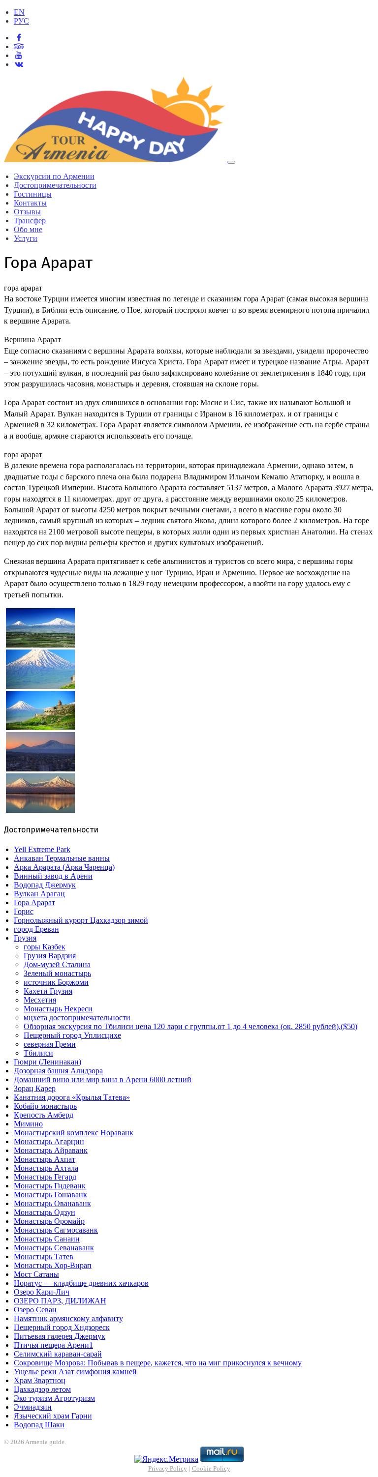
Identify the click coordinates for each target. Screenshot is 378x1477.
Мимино (28, 1124)
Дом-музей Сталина (57, 964)
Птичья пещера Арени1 (53, 1345)
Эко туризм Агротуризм (54, 1398)
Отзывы (27, 211)
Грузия (25, 938)
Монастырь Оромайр (49, 1221)
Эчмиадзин (33, 1407)
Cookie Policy (211, 1468)
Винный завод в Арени (53, 876)
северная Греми (50, 1044)
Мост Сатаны (36, 1274)
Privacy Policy (167, 1468)
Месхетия (40, 1000)
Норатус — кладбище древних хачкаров (81, 1283)
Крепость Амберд (43, 1115)
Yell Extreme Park (42, 849)
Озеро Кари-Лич (41, 1292)
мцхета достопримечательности (77, 1017)
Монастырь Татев (43, 1256)
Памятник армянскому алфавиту (68, 1318)
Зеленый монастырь (57, 973)
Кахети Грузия (48, 991)
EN (19, 12)
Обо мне (28, 229)
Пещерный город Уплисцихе (72, 1035)
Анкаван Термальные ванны (62, 858)
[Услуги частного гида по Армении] (115, 159)
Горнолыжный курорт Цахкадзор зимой (81, 920)
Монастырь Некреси (58, 1008)
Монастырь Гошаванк (50, 1194)
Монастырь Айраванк (51, 1150)
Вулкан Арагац (39, 893)
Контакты (30, 203)
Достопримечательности (55, 185)
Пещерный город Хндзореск (62, 1327)
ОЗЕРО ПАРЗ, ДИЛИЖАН (60, 1301)
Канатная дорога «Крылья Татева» (72, 1097)
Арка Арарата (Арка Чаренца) (64, 867)
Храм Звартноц (39, 1380)
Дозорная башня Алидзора (58, 1070)
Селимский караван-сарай (58, 1354)
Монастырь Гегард (45, 1177)
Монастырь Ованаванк (52, 1203)
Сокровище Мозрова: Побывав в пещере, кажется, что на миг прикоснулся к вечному (158, 1363)
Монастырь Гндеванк (50, 1186)
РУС (21, 21)
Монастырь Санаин (47, 1239)
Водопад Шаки (39, 1424)
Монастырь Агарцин (49, 1141)
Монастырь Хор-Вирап (53, 1265)
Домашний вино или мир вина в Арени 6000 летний (102, 1079)
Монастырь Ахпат (44, 1159)
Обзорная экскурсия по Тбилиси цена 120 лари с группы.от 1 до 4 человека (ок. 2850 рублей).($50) (190, 1026)
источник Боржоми (56, 982)
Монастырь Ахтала (46, 1168)
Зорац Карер (35, 1088)
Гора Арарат (34, 902)
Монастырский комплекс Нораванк (73, 1132)
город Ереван (36, 929)
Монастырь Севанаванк (54, 1247)
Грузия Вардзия (50, 955)
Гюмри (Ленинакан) (47, 1062)
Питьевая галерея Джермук (59, 1336)
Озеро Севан (35, 1309)
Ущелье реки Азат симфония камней (75, 1371)
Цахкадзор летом (42, 1389)
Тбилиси (38, 1053)
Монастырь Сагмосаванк (56, 1230)
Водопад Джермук (45, 885)
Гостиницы (33, 194)
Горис (23, 911)
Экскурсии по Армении (54, 176)
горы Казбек (44, 947)
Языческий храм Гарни (53, 1416)
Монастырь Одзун (44, 1212)
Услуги (25, 238)
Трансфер (30, 220)
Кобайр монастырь (45, 1106)
